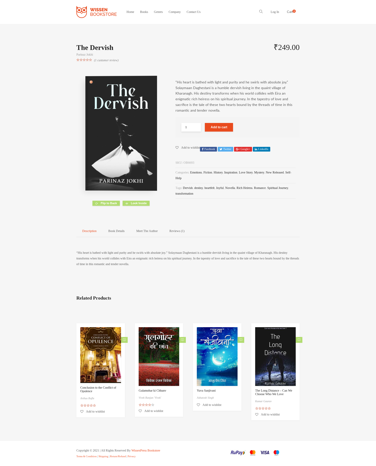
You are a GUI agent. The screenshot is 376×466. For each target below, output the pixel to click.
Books (144, 12)
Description (89, 231)
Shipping (103, 456)
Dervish (188, 188)
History (218, 172)
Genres (158, 12)
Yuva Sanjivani (206, 390)
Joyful (220, 188)
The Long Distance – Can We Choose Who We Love (273, 392)
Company (175, 12)
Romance (260, 188)
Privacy (132, 456)
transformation (184, 193)
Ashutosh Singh (205, 397)
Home (130, 12)
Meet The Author (147, 231)
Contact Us (194, 12)
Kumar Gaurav (263, 401)
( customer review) (106, 60)
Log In (275, 12)
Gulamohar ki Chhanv (152, 390)
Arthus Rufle (87, 398)
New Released (275, 172)
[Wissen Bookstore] (96, 12)
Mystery (259, 172)
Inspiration (230, 172)
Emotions (196, 172)
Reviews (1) (176, 231)
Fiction (207, 172)
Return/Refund (118, 456)
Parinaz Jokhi (84, 54)
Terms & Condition (86, 456)
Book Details (116, 231)
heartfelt (209, 188)
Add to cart (219, 127)
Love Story (246, 172)
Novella (230, 188)
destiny (198, 188)
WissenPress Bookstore (145, 450)
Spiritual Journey (277, 188)
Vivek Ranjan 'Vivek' (150, 397)
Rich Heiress (244, 188)
